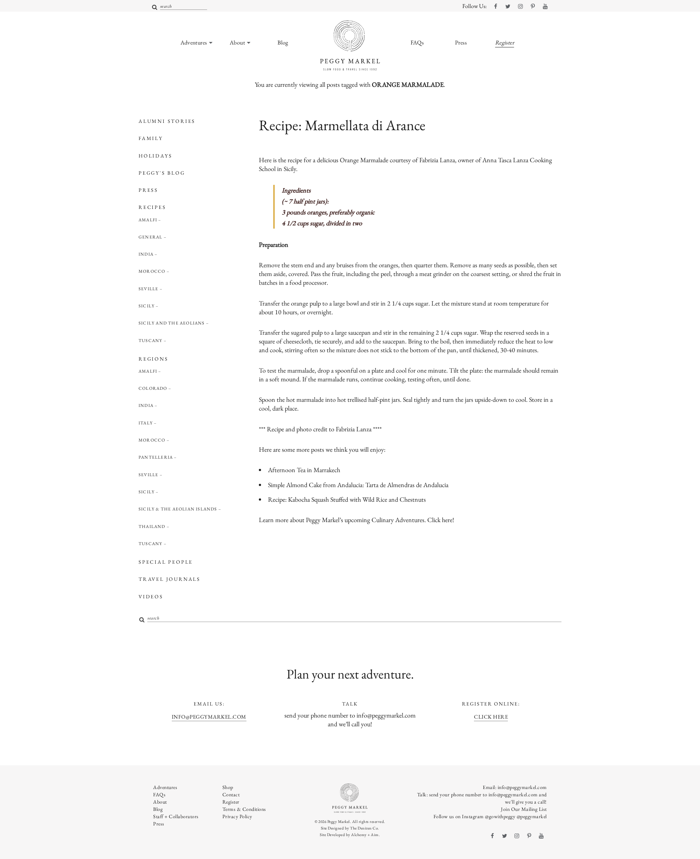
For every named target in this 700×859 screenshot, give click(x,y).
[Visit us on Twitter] (507, 6)
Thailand (152, 526)
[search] (154, 7)
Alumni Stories (167, 121)
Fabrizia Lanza (354, 429)
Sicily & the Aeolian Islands (178, 509)
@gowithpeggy (500, 816)
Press (148, 190)
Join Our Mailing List (524, 809)
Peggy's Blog (162, 173)
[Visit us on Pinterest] (532, 6)
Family (151, 138)
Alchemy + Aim (365, 834)
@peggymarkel (532, 816)
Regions (153, 358)
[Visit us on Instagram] (520, 6)
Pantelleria (156, 457)
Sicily (147, 306)
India (146, 254)
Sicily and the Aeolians (172, 323)
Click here (439, 520)
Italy (146, 423)
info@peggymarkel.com (209, 716)
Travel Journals (170, 579)
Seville (148, 289)
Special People (166, 562)
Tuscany (150, 340)
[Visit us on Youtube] (545, 6)
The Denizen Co (364, 828)
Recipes (152, 207)
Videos (151, 596)
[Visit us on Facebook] (495, 6)
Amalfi (148, 220)
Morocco (152, 271)
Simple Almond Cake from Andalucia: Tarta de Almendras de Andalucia (358, 485)
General (150, 237)
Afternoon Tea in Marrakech (304, 470)
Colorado (153, 388)
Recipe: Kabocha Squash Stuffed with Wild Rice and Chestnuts (347, 499)
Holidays (155, 155)
